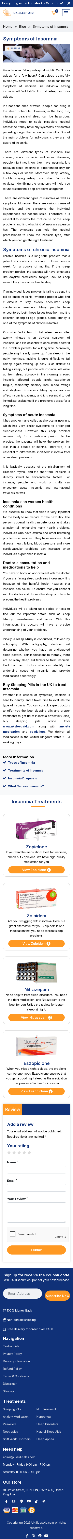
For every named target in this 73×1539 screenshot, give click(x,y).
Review (12, 1109)
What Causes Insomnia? (26, 786)
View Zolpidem (34, 944)
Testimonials (11, 1346)
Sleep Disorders (47, 1424)
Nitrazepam (36, 989)
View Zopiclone (34, 870)
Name (12, 1162)
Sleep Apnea (45, 1439)
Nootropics (10, 1431)
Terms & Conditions (16, 1376)
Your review (17, 1199)
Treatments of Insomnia (25, 770)
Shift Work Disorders (17, 1439)
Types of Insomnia (21, 762)
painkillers (37, 731)
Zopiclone (36, 846)
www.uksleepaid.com (18, 726)
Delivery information (16, 1361)
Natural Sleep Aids (48, 1431)
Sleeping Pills (12, 1409)
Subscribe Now (57, 1296)
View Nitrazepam (34, 1017)
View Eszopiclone (34, 1091)
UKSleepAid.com (42, 1522)
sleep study (24, 639)
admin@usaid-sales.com (19, 1457)
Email (12, 1181)
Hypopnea (43, 1416)
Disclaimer (10, 1383)
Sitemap (8, 1391)
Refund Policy (12, 1368)
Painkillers (9, 1424)
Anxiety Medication (16, 1416)
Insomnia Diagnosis (22, 778)
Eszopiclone (37, 1063)
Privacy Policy (12, 1353)
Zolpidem (36, 915)
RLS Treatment (46, 1409)
